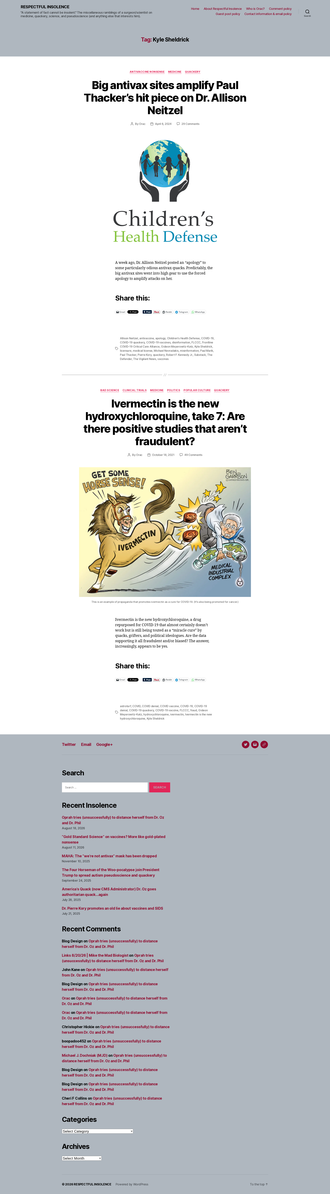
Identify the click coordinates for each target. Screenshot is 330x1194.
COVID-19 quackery (132, 342)
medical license (142, 350)
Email (86, 744)
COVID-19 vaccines (158, 342)
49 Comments (193, 455)
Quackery (192, 71)
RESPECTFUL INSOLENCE (45, 7)
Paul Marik (206, 350)
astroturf (125, 706)
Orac (142, 124)
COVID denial (150, 706)
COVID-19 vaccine (166, 710)
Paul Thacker (128, 354)
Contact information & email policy (268, 14)
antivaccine (146, 338)
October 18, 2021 (163, 455)
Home (195, 9)
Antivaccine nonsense (147, 71)
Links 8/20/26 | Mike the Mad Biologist (95, 955)
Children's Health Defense (183, 338)
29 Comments (190, 124)
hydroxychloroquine (156, 714)
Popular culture (197, 390)
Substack (200, 354)
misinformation (189, 350)
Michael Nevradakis (166, 350)
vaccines (163, 359)
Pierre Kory (144, 354)
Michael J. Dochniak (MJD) (84, 1055)
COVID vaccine (169, 706)
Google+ (104, 744)
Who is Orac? (255, 9)
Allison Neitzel (129, 338)
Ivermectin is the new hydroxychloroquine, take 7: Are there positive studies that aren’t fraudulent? (165, 422)
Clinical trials (135, 390)
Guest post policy (228, 14)
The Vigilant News (144, 359)
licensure (125, 350)
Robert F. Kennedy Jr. (179, 354)
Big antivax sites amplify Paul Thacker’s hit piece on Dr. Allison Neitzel (165, 97)
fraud (193, 710)
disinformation (181, 342)
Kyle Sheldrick (203, 346)
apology (160, 338)
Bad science (109, 390)
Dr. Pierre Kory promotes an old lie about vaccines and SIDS (112, 908)
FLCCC (196, 342)
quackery (159, 354)
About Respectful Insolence (223, 9)
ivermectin (177, 714)
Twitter (69, 744)
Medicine (175, 71)
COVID (136, 706)
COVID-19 (207, 338)
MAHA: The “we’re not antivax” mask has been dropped (109, 856)
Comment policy (280, 9)
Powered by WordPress (132, 1184)
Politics (173, 390)
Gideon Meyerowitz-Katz (177, 346)
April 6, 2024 (163, 124)
